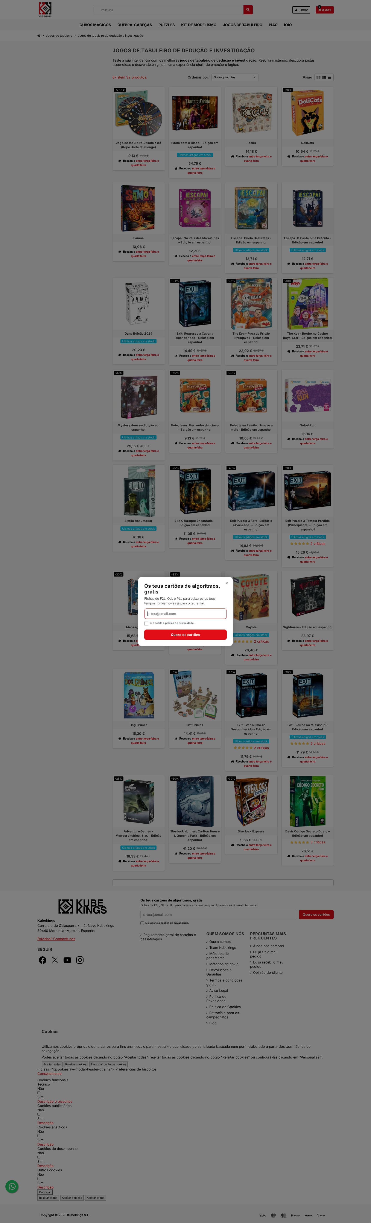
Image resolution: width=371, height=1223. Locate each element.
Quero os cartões (185, 635)
